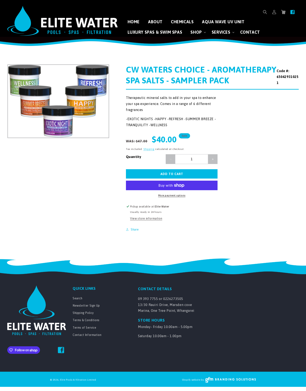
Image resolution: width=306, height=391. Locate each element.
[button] (265, 12)
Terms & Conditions (86, 320)
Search (77, 298)
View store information (146, 218)
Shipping (148, 149)
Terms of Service (84, 327)
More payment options (171, 195)
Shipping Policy (83, 313)
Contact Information (87, 335)
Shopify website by (193, 380)
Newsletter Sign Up (86, 305)
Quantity (133, 157)
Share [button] (135, 229)
